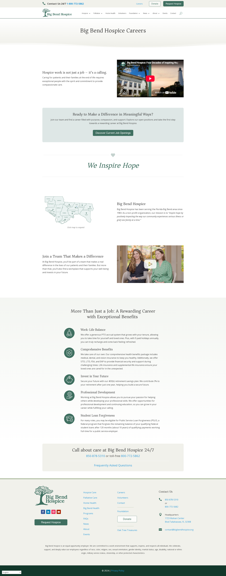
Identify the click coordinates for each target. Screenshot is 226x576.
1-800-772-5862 (75, 3)
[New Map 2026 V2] (69, 224)
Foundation (133, 13)
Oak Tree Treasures (127, 530)
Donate (127, 519)
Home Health (110, 13)
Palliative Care (90, 497)
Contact (173, 13)
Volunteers (122, 13)
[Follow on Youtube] (59, 512)
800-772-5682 (171, 506)
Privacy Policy (117, 570)
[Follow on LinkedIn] (48, 512)
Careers (139, 3)
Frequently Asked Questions (113, 465)
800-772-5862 (130, 456)
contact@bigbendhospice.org (179, 529)
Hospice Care (89, 492)
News (145, 13)
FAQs (85, 518)
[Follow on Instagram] (53, 512)
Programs (88, 513)
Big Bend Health (91, 508)
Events (165, 13)
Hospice (85, 13)
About (155, 13)
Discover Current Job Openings (113, 132)
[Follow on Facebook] (43, 512)
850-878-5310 (95, 456)
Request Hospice (51, 522)
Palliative (97, 13)
